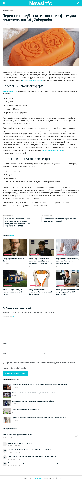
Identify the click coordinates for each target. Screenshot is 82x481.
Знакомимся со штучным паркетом (20, 443)
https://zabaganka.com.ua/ (52, 150)
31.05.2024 (33, 297)
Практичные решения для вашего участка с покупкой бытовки (12, 292)
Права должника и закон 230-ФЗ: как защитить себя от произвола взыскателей (39, 385)
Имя (5, 344)
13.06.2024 (7, 297)
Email (5, 353)
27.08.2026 (16, 387)
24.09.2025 (33, 266)
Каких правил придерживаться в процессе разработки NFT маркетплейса (68, 292)
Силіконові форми (10, 91)
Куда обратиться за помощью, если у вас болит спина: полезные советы (67, 261)
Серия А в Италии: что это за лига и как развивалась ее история (34, 393)
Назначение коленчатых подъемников (25, 409)
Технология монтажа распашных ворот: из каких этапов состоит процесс (34, 463)
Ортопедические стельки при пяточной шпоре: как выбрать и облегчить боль (39, 418)
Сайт (44, 353)
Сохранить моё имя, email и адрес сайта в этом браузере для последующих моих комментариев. (40, 363)
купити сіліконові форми (32, 80)
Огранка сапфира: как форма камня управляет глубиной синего (34, 401)
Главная (5, 11)
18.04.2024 (60, 297)
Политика (12, 11)
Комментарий (8, 317)
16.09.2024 (60, 266)
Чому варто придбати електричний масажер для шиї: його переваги (40, 292)
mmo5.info (38, 478)
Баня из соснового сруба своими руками (17, 434)
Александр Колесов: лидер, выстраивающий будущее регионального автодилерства (40, 261)
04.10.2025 (7, 263)
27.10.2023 (6, 24)
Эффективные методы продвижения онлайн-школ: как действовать (32, 456)
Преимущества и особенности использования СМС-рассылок (29, 450)
